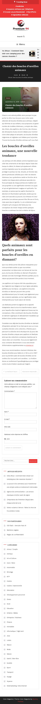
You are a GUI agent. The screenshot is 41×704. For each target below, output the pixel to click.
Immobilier (10, 626)
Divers (9, 599)
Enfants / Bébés (12, 613)
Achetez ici (29, 345)
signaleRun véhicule (20, 15)
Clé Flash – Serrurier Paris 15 (16, 525)
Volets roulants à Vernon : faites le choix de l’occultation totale (21, 509)
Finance (9, 622)
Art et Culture (11, 558)
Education (10, 608)
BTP (8, 576)
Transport (10, 672)
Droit (8, 604)
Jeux (8, 636)
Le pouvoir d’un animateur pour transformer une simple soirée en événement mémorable (22, 485)
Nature (9, 654)
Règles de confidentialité (15, 534)
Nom (6, 412)
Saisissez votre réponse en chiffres (16, 434)
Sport (9, 667)
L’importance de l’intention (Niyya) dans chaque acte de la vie (20, 501)
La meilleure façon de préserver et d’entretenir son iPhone (12, 371)
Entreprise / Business (14, 617)
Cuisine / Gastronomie (14, 585)
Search (19, 36)
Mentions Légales (13, 530)
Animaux (10, 554)
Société (9, 663)
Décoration (10, 590)
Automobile (11, 567)
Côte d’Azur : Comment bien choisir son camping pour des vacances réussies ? (20, 477)
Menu (22, 44)
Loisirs (9, 640)
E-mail (7, 419)
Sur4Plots (32, 12)
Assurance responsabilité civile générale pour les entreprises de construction (30, 371)
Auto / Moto (11, 563)
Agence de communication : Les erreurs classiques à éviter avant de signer (20, 493)
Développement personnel (16, 595)
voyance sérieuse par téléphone (20, 9)
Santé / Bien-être (13, 658)
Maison (9, 645)
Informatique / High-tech (15, 631)
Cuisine (9, 581)
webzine (20, 6)
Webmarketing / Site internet (17, 686)
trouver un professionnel (15, 12)
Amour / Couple (12, 549)
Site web (7, 427)
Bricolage (10, 572)
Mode (8, 98)
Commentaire (9, 391)
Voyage (9, 677)
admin (23, 102)
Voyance (9, 681)
